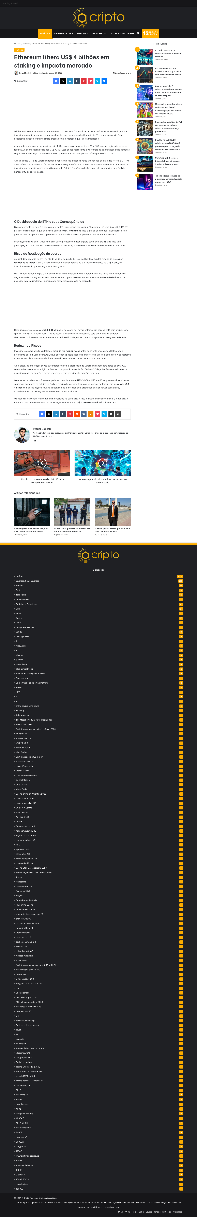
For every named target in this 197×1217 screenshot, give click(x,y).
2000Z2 (20, 1142)
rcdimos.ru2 (21, 1137)
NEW (18, 692)
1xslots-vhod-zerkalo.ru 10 (28, 1067)
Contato (157, 1212)
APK (18, 845)
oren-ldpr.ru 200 (23, 919)
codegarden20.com (25, 863)
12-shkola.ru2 (22, 1044)
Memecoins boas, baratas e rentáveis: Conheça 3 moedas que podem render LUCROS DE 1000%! (168, 108)
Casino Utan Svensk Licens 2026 (31, 868)
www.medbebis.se (24, 1165)
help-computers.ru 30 (26, 831)
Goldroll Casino (23, 780)
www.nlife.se (22, 1095)
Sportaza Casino (23, 849)
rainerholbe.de (22, 1104)
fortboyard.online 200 (26, 909)
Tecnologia (99, 33)
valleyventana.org (24, 1113)
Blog (18, 609)
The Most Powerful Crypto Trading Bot (34, 720)
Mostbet (20, 655)
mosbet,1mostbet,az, (25, 766)
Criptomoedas (62, 33)
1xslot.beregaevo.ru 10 (26, 858)
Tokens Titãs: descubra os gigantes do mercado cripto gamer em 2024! (168, 178)
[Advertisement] (72, 108)
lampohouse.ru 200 (25, 979)
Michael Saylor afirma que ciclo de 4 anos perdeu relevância (112, 530)
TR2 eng (20, 710)
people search (22, 974)
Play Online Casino (24, 905)
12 (17, 1034)
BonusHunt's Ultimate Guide (29, 1071)
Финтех (19, 660)
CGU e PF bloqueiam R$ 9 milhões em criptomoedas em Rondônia (72, 530)
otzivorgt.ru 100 (23, 854)
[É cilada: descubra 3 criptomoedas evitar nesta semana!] (145, 57)
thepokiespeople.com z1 (27, 997)
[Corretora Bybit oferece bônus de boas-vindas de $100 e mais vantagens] (145, 164)
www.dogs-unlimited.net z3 (28, 1006)
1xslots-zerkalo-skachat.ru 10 (29, 1081)
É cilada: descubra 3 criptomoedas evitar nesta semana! (168, 53)
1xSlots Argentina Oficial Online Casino (33, 872)
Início (18, 43)
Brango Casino (22, 771)
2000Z (19, 632)
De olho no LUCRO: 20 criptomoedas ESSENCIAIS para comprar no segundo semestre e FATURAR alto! (167, 144)
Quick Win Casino (24, 808)
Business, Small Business (27, 581)
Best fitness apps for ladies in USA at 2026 (36, 729)
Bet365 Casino (23, 747)
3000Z (19, 1132)
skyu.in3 (20, 1039)
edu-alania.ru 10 (23, 738)
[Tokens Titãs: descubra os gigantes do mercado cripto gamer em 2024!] (145, 182)
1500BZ (19, 1189)
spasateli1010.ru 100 (25, 1076)
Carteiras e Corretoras (26, 604)
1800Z (19, 1170)
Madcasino (21, 882)
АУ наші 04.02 (22, 817)
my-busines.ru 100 (24, 886)
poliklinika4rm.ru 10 (25, 798)
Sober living (21, 664)
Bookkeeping (22, 678)
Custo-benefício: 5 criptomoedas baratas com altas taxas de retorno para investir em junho (168, 90)
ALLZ (18, 1090)
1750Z (19, 1151)
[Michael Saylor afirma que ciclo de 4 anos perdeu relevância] (113, 512)
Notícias (45, 33)
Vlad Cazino (21, 752)
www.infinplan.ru (23, 1127)
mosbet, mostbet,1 (24, 956)
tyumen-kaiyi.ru (23, 1085)
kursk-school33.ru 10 (25, 761)
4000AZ (20, 1118)
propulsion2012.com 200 (27, 923)
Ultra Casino (21, 784)
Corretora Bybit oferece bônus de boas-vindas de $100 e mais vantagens (167, 161)
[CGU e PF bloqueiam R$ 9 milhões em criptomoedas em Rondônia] (72, 512)
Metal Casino (22, 789)
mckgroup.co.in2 (23, 937)
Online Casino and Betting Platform (32, 683)
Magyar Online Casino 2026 (29, 983)
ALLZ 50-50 (22, 1123)
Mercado (82, 33)
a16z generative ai (24, 669)
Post (18, 590)
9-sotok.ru (21, 1174)
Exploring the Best (24, 1062)
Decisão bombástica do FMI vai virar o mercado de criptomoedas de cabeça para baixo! (168, 126)
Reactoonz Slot (23, 891)
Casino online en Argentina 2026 (31, 794)
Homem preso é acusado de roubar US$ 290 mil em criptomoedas (30, 530)
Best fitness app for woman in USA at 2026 (36, 965)
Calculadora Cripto (122, 33)
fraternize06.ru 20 (24, 928)
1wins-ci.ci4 (21, 946)
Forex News (21, 960)
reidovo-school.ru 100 (26, 803)
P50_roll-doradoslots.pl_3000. (30, 1002)
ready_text (21, 646)
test (17, 988)
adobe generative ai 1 (26, 942)
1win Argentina (22, 715)
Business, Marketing (25, 1020)
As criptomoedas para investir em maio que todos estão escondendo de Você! (168, 71)
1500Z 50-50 (22, 1179)
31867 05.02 (22, 743)
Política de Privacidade (172, 1212)
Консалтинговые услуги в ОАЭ (30, 673)
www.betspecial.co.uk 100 (28, 969)
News (18, 613)
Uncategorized (22, 993)
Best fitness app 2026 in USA (29, 757)
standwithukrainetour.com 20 (29, 914)
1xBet (18, 1030)
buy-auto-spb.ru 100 (25, 840)
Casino (19, 618)
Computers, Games (25, 627)
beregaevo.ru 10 (23, 1011)
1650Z (19, 1099)
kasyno (19, 895)
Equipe (149, 1212)
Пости (19, 821)
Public (18, 623)
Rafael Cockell (25, 73)
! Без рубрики (22, 636)
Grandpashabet (23, 932)
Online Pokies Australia (26, 900)
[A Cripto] (98, 18)
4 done (19, 877)
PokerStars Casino (24, 724)
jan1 (17, 1016)
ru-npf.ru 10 (21, 734)
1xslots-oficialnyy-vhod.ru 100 (30, 1048)
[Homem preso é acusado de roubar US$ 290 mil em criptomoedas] (32, 512)
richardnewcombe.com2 (27, 775)
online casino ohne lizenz (27, 706)
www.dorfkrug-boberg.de (27, 1156)
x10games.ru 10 (23, 1053)
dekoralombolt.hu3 (24, 951)
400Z (18, 1109)
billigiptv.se (21, 1146)
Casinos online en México (27, 1025)
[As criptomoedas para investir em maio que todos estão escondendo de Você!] (145, 75)
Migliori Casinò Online (26, 835)
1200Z (19, 1160)
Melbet (19, 687)
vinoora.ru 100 (22, 812)
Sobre (141, 1212)
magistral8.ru (22, 1184)
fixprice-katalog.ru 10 (25, 826)
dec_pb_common (24, 1057)
